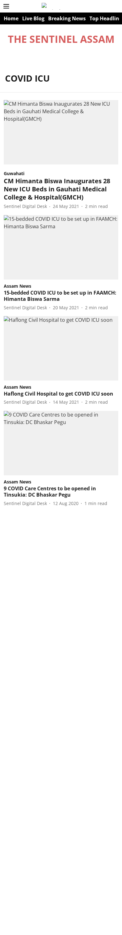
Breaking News (67, 18)
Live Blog (33, 18)
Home (11, 18)
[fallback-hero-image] (61, 132)
